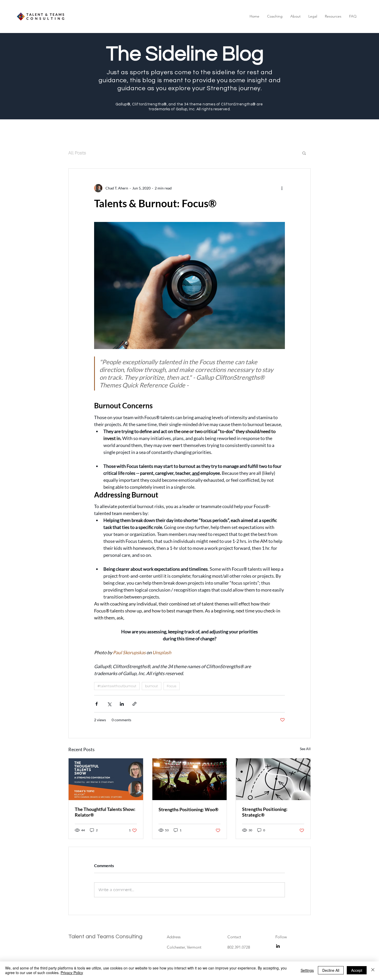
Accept (356, 970)
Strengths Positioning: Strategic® (264, 812)
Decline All (330, 970)
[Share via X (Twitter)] (109, 703)
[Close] (373, 970)
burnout (151, 686)
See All (305, 748)
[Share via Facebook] (96, 703)
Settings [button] (307, 970)
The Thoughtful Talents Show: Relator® (105, 812)
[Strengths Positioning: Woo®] (189, 779)
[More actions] (282, 188)
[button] (274, 16)
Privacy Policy (72, 972)
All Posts (77, 152)
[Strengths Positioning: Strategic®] (273, 779)
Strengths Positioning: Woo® (188, 809)
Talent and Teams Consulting (105, 937)
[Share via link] (134, 703)
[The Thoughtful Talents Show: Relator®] (106, 779)
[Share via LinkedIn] (121, 703)
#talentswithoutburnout (116, 686)
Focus (171, 686)
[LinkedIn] (278, 946)
